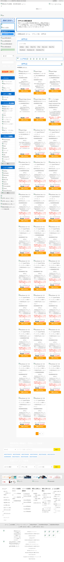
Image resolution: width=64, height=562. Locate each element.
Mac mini (44, 47)
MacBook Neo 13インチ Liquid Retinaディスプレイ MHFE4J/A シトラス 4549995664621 (25, 208)
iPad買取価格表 (27, 493)
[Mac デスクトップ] (8, 85)
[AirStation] (8, 173)
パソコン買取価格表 (16, 494)
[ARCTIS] (8, 180)
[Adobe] (8, 144)
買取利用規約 (33, 524)
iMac (27, 47)
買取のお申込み (24, 91)
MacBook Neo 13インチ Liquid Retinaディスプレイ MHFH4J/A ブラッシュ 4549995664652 (40, 176)
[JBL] (8, 155)
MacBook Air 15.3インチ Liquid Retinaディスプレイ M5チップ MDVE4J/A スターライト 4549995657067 (25, 311)
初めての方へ (6, 497)
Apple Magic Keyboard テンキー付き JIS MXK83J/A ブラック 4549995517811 (25, 144)
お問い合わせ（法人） (39, 526)
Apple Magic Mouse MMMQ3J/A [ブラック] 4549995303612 (25, 109)
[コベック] (8, 150)
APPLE (24, 79)
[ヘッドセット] (8, 119)
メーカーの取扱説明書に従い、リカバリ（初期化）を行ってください (46, 503)
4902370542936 (16, 454)
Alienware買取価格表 (26, 503)
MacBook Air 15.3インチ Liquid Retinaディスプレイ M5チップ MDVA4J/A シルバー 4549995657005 (55, 275)
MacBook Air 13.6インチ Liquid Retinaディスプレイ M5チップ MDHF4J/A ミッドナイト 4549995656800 (40, 414)
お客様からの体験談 (7, 493)
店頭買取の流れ (7, 500)
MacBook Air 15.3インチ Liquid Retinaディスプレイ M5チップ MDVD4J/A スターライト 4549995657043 (55, 243)
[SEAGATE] (8, 157)
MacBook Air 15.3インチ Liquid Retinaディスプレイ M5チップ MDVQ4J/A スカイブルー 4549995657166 (25, 277)
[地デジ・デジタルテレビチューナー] (8, 131)
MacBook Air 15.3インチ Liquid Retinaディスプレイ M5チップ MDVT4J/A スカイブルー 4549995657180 (40, 311)
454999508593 (7, 456)
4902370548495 (33, 456)
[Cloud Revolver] (8, 190)
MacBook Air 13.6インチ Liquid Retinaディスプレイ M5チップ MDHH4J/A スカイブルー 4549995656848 (25, 414)
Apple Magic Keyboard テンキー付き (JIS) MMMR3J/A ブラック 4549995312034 (40, 85)
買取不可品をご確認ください (46, 497)
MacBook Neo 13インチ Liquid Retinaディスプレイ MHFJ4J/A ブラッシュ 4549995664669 (55, 208)
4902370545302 (34, 454)
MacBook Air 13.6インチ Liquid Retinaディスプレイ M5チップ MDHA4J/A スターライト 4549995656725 (55, 380)
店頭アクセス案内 (7, 507)
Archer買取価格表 (27, 506)
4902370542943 (25, 454)
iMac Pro (33, 47)
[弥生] (8, 146)
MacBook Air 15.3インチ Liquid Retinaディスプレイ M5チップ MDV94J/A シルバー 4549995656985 (40, 241)
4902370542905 (24, 456)
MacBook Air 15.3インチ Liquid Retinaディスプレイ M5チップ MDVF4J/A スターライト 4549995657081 (40, 346)
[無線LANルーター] (8, 109)
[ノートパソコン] (8, 81)
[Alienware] (8, 175)
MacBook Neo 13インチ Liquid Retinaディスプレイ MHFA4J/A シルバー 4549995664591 (40, 144)
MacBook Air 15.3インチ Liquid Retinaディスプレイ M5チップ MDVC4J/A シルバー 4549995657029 (25, 343)
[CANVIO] (8, 184)
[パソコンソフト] (8, 117)
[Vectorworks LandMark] (8, 141)
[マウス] (8, 128)
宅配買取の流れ (7, 502)
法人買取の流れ (7, 505)
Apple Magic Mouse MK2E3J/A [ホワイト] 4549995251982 (40, 109)
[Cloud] (8, 188)
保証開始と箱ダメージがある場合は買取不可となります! (40, 149)
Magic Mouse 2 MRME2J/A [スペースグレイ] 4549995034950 (24, 83)
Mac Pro (51, 47)
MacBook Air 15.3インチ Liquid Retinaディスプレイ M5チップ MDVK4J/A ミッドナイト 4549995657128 (40, 277)
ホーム (6, 524)
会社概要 (12, 524)
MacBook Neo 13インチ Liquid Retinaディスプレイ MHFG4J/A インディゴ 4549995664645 (40, 208)
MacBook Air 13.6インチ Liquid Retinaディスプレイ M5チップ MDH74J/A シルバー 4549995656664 (40, 378)
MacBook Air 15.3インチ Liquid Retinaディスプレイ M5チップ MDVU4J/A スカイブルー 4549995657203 (55, 346)
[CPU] (8, 115)
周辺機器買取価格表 (16, 501)
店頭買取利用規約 (43, 524)
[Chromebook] (8, 186)
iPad (39, 47)
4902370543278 (8, 454)
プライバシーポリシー (22, 524)
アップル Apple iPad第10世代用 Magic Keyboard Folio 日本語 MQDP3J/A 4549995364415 (55, 113)
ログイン (61, 0)
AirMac (22, 47)
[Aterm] (8, 182)
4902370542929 (42, 454)
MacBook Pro (40, 50)
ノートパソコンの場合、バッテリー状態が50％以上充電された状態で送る (46, 510)
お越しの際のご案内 (57, 500)
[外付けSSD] (8, 122)
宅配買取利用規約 (54, 524)
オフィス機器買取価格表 (16, 497)
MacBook (22, 50)
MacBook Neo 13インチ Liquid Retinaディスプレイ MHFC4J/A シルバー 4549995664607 (55, 176)
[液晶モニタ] (8, 106)
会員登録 (55, 0)
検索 (56, 449)
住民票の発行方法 (37, 502)
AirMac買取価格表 (27, 500)
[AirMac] (8, 171)
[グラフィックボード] (8, 125)
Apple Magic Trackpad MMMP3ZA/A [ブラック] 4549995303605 (55, 83)
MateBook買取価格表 (26, 496)
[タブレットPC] (8, 90)
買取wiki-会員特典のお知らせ (46, 494)
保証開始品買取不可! (24, 146)
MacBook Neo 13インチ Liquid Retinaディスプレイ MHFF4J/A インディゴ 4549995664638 (25, 176)
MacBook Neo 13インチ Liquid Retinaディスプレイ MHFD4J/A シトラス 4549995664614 (55, 144)
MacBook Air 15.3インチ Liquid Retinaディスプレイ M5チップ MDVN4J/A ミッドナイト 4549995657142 (55, 311)
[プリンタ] (8, 97)
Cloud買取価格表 (27, 509)
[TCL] (8, 161)
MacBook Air (30, 50)
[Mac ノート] (8, 88)
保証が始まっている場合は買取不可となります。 (55, 117)
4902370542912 (16, 456)
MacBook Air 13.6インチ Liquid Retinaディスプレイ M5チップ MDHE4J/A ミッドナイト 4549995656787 (25, 380)
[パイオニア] (8, 159)
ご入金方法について (57, 508)
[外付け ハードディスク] (8, 112)
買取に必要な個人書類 (37, 495)
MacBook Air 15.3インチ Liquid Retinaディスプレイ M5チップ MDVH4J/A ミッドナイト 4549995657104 (25, 243)
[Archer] (8, 177)
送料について (57, 505)
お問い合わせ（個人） (25, 526)
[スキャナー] (8, 99)
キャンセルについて (57, 511)
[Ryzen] (8, 148)
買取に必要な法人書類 (37, 499)
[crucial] (8, 152)
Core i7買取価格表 (27, 511)
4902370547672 (51, 454)
